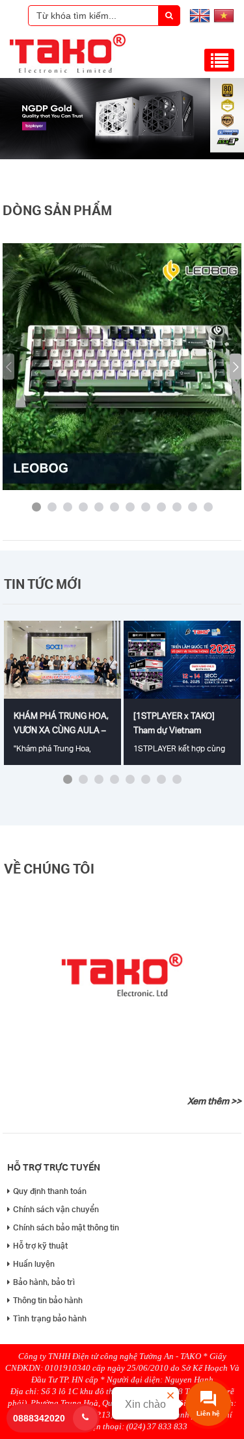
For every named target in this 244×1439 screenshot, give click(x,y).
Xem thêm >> (214, 1101)
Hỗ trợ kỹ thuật (40, 1246)
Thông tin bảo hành (48, 1300)
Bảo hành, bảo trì (44, 1282)
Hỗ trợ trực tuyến (53, 1167)
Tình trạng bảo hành (50, 1318)
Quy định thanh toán (50, 1191)
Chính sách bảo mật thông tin (66, 1227)
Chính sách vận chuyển (56, 1209)
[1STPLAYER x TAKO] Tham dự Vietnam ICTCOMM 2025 (174, 729)
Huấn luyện (34, 1264)
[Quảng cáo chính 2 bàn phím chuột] (122, 156)
